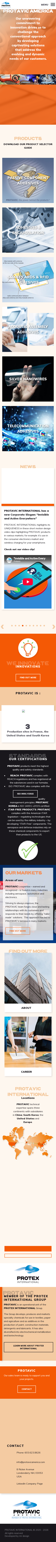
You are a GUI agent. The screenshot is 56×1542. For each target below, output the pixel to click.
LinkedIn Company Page (30, 1483)
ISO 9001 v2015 (25, 794)
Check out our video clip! (19, 549)
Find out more (28, 677)
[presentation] (2, 626)
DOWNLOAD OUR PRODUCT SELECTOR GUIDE (28, 146)
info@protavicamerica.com (31, 1462)
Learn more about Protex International (28, 1347)
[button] (12, 625)
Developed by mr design (17, 1536)
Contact (27, 1389)
